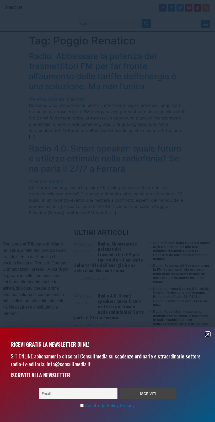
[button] (208, 334)
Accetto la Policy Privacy (110, 405)
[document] (107, 211)
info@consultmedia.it (69, 364)
